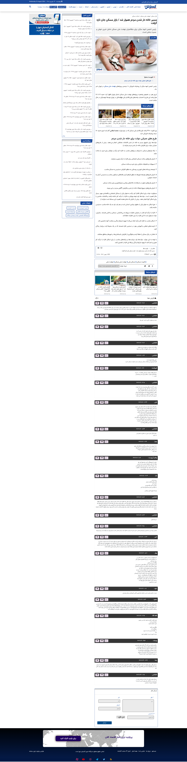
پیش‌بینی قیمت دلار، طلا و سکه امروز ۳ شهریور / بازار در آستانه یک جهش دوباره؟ (133, 121)
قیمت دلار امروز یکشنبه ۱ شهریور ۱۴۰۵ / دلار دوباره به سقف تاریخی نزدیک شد (78, 73)
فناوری (102, 7)
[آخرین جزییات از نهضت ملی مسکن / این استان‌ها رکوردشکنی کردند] (134, 281)
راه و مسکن (94, 7)
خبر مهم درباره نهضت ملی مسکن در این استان (150, 288)
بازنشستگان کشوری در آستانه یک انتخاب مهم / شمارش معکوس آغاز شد (77, 179)
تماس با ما (142, 751)
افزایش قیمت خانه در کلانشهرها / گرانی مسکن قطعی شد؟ (103, 289)
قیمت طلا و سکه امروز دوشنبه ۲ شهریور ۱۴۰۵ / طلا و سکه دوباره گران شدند (105, 121)
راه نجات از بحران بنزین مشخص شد (82, 168)
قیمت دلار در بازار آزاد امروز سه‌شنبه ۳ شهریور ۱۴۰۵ (77, 33)
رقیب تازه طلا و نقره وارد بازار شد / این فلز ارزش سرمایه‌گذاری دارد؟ (79, 124)
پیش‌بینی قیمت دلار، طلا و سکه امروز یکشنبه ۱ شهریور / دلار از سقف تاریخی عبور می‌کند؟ (78, 91)
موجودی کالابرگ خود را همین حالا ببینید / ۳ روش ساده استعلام (77, 153)
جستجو (154, 751)
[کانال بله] (44, 30)
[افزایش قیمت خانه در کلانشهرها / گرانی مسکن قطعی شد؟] (102, 281)
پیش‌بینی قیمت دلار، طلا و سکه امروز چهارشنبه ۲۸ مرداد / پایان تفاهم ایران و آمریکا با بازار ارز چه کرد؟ (78, 130)
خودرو (108, 7)
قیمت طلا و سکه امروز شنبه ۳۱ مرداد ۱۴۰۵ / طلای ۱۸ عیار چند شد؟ (78, 98)
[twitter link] (103, 758)
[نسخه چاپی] (98, 248)
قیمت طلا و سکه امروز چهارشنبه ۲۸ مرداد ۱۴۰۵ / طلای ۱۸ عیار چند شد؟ (77, 118)
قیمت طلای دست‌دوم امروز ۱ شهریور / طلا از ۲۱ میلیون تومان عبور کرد (78, 79)
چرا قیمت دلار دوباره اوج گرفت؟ (83, 43)
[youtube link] (83, 758)
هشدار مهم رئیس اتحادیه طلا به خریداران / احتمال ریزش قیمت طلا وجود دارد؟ (78, 54)
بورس (114, 7)
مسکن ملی (131, 262)
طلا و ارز (121, 7)
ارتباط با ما (46, 7)
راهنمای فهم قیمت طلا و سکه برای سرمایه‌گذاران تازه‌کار (77, 103)
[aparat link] (76, 759)
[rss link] (110, 758)
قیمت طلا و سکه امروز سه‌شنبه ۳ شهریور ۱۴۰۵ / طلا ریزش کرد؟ (147, 121)
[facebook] (153, 266)
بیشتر (63, 136)
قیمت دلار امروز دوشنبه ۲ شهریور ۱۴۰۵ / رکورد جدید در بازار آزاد (77, 66)
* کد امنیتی (151, 714)
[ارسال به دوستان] (101, 248)
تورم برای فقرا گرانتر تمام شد (83, 197)
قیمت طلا (52, 7)
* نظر (152, 697)
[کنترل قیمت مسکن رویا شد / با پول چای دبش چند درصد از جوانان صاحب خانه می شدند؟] (118, 281)
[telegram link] (97, 758)
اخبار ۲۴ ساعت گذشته (124, 751)
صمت (80, 7)
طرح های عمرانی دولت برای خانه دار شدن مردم (137, 81)
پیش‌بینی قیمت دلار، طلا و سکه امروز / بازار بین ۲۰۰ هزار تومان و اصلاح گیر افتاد (78, 60)
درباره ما (40, 7)
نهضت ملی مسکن (110, 86)
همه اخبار (134, 751)
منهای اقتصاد (72, 7)
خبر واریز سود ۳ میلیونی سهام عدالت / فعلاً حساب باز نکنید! (78, 163)
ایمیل (118, 705)
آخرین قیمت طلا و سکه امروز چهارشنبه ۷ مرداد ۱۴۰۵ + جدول (77, 186)
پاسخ (106, 303)
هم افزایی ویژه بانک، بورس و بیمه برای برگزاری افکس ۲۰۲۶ (78, 192)
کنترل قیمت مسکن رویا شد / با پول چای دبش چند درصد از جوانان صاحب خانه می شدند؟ (118, 289)
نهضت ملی (109, 262)
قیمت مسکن (141, 262)
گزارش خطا (151, 298)
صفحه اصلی (137, 7)
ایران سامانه (32, 751)
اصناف (86, 7)
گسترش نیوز (81, 751)
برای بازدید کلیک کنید (68, 738)
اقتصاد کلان (130, 7)
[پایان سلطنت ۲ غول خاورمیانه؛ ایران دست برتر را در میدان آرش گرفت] (149, 266)
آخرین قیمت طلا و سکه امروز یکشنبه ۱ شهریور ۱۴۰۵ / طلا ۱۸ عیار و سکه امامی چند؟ (78, 85)
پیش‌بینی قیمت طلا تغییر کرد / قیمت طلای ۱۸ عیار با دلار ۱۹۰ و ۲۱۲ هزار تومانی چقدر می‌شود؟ (119, 121)
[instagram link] (90, 758)
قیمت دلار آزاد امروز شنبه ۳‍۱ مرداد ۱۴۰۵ (80, 113)
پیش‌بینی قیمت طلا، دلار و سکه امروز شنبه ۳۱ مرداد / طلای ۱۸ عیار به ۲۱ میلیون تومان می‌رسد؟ (78, 108)
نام (119, 697)
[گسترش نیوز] (150, 7)
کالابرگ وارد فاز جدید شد (84, 158)
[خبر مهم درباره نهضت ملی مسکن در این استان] (149, 281)
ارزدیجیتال (61, 7)
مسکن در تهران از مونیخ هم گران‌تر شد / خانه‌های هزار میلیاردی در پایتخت (77, 173)
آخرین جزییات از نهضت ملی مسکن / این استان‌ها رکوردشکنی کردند (134, 289)
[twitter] (145, 266)
